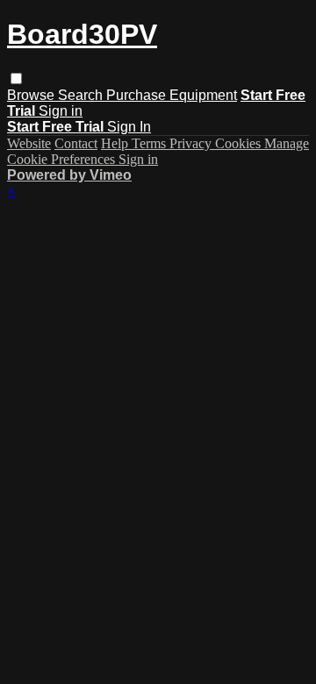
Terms (150, 143)
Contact (75, 143)
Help (116, 143)
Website (29, 143)
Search (82, 95)
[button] (16, 78)
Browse (32, 95)
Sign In (129, 126)
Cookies (239, 143)
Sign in (61, 110)
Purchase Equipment (171, 95)
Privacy (192, 143)
